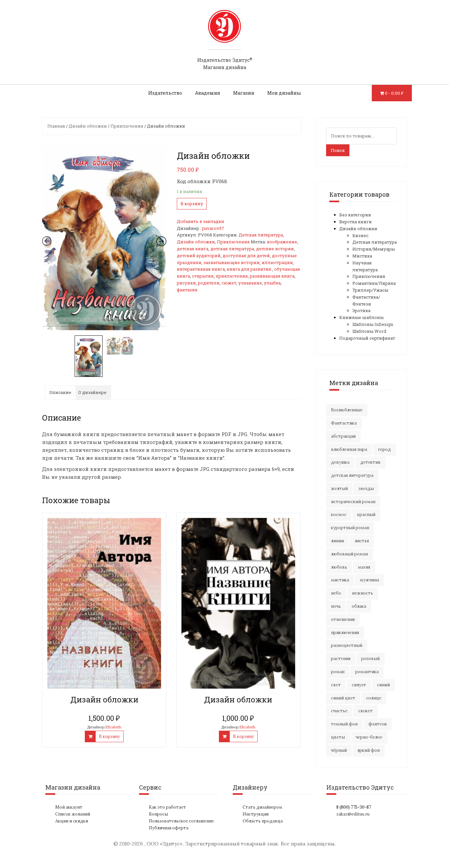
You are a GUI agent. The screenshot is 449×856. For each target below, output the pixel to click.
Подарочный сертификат (367, 338)
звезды (366, 488)
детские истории (275, 249)
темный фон (344, 724)
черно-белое (369, 737)
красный (366, 514)
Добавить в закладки (200, 221)
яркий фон (369, 750)
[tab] (60, 392)
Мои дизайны (284, 93)
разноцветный (346, 645)
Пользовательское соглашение (181, 821)
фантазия (187, 290)
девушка (340, 462)
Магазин (243, 93)
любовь (339, 567)
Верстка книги (355, 222)
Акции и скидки (71, 821)
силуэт (359, 685)
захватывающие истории (231, 262)
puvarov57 (213, 228)
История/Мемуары (373, 249)
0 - (394, 93)
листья (362, 541)
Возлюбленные (347, 410)
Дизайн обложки (88, 126)
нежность (362, 593)
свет (336, 685)
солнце (373, 698)
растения (340, 658)
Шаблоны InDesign (372, 324)
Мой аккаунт (69, 807)
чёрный (339, 750)
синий (383, 685)
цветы (338, 737)
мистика (340, 580)
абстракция (343, 436)
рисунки (186, 283)
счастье (339, 711)
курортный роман (350, 527)
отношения (343, 619)
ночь (336, 606)
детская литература (232, 249)
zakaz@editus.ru (352, 814)
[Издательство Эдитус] (224, 33)
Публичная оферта (168, 828)
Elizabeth (113, 727)
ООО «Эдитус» (164, 844)
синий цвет (343, 698)
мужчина (369, 580)
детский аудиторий (199, 255)
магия (364, 567)
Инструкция (256, 814)
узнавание (250, 283)
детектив (370, 462)
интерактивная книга (201, 269)
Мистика (362, 256)
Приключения (126, 126)
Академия (207, 93)
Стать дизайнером (262, 807)
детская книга (192, 249)
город (384, 449)
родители (209, 283)
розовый (370, 658)
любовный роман (349, 554)
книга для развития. (249, 269)
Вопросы (158, 814)
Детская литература (261, 235)
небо (336, 593)
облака (359, 606)
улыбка (272, 283)
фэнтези (377, 724)
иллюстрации (277, 262)
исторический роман (353, 501)
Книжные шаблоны (361, 317)
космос (338, 514)
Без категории (355, 215)
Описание (60, 392)
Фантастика (344, 423)
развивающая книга (272, 276)
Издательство (165, 93)
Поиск (338, 150)
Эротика (361, 310)
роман (337, 671)
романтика (367, 671)
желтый (339, 488)
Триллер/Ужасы (370, 290)
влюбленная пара (349, 449)
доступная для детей (246, 255)
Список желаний (72, 814)
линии (337, 541)
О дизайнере (92, 392)
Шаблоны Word (369, 331)
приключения (232, 276)
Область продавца (263, 821)
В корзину (191, 204)
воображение (282, 242)
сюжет (229, 283)
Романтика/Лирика (374, 283)
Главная (56, 126)
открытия (203, 276)
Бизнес (360, 235)
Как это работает (167, 807)
